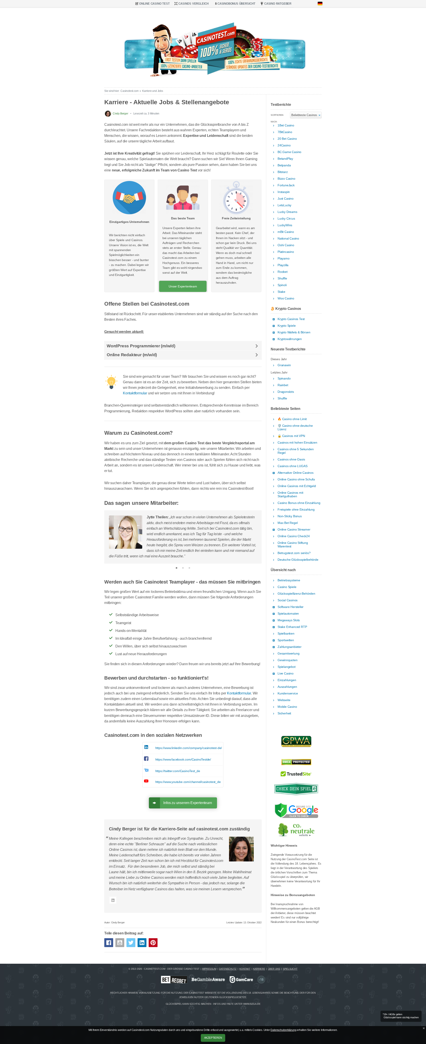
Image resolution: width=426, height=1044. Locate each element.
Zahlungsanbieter (290, 647)
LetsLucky (284, 205)
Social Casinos (288, 600)
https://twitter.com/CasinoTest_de (177, 771)
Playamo (284, 258)
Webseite (284, 700)
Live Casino (286, 673)
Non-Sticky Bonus (290, 516)
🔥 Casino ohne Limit (292, 419)
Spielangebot (287, 666)
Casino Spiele (287, 587)
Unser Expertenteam (183, 286)
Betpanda (284, 165)
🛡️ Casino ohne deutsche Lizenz (295, 427)
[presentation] (110, 536)
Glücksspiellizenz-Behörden (296, 593)
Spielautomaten (288, 613)
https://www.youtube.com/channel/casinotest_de (188, 782)
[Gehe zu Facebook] (108, 942)
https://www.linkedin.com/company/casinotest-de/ (188, 748)
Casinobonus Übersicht (236, 3)
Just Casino (286, 198)
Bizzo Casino (286, 178)
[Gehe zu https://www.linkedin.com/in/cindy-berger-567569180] (113, 900)
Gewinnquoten (288, 660)
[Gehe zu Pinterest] (153, 942)
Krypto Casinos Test (291, 319)
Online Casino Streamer (294, 529)
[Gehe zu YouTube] (119, 942)
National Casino (288, 238)
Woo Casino (286, 298)
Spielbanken (286, 633)
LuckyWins (285, 225)
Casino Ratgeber (277, 3)
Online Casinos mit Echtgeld (297, 486)
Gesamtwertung (288, 653)
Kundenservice (288, 693)
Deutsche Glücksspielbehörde (298, 559)
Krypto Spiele (287, 325)
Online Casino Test (154, 3)
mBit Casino (286, 232)
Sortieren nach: (277, 116)
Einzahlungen (287, 680)
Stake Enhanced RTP (292, 627)
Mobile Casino (287, 706)
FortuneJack (286, 185)
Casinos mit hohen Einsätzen (297, 442)
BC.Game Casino (289, 152)
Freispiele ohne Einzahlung (296, 509)
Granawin (284, 365)
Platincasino (286, 252)
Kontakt (244, 968)
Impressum (209, 968)
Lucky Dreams (287, 212)
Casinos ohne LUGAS (292, 466)
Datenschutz (228, 968)
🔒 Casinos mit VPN (291, 436)
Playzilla (283, 265)
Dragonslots (286, 391)
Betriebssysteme (289, 580)
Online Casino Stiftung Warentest (293, 544)
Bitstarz (283, 172)
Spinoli (282, 285)
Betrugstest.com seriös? (294, 553)
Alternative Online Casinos (296, 472)
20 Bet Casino (287, 138)
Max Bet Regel (288, 523)
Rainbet (283, 385)
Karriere (259, 968)
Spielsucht (290, 968)
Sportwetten (286, 640)
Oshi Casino (286, 245)
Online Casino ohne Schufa (296, 479)
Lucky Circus (286, 218)
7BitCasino (285, 132)
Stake (281, 291)
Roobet (283, 271)
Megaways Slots (289, 620)
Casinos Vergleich (193, 3)
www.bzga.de (251, 1004)
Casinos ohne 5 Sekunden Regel (296, 451)
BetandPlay (285, 158)
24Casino (284, 145)
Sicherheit (284, 713)
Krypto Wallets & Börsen (294, 332)
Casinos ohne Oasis (291, 459)
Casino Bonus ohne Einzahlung (299, 503)
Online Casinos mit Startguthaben (290, 494)
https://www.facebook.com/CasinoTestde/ (183, 759)
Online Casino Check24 (294, 536)
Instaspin (284, 192)
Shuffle (282, 278)
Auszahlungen (287, 686)
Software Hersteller (291, 607)
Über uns (274, 968)
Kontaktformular (135, 393)
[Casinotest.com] (213, 46)
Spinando (284, 378)
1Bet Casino (286, 125)
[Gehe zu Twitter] (130, 942)
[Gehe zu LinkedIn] (142, 942)
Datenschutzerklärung (283, 1030)
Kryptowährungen (290, 339)
